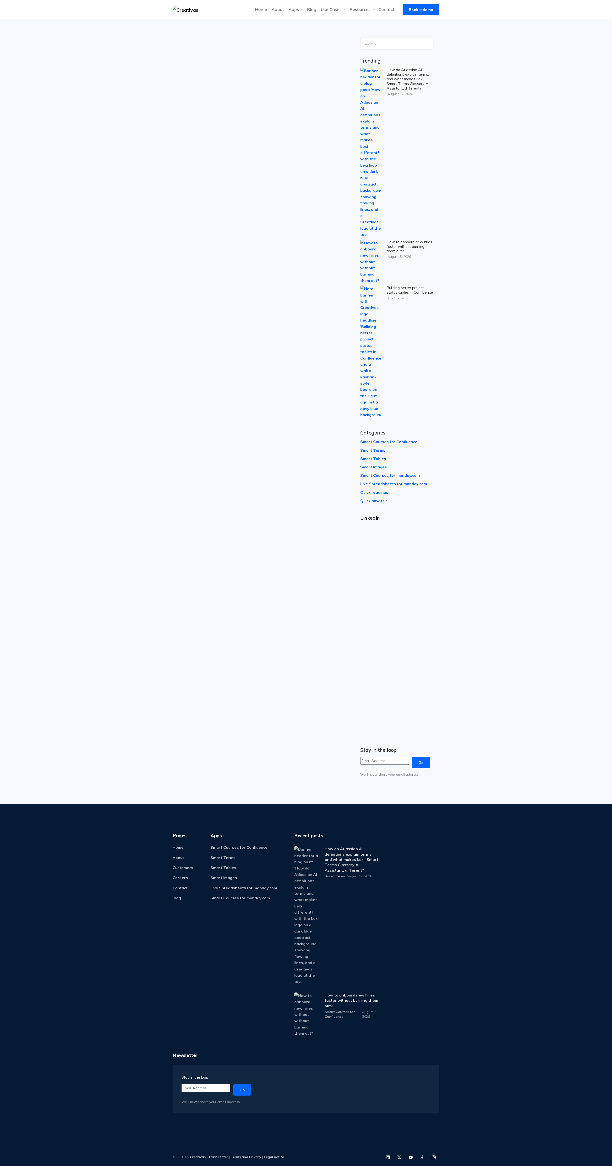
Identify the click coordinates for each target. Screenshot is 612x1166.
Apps (294, 9)
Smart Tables (373, 458)
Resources (360, 9)
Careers (180, 877)
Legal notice (274, 1157)
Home (261, 9)
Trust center (218, 1157)
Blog (311, 9)
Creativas (198, 1157)
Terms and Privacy (246, 1157)
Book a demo (421, 9)
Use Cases (331, 9)
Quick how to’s (374, 500)
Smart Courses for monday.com (217, 390)
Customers (183, 867)
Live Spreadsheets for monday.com (393, 483)
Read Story (286, 245)
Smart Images (373, 467)
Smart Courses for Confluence (388, 441)
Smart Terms (372, 450)
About (278, 9)
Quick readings (374, 492)
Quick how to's (203, 170)
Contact (386, 9)
